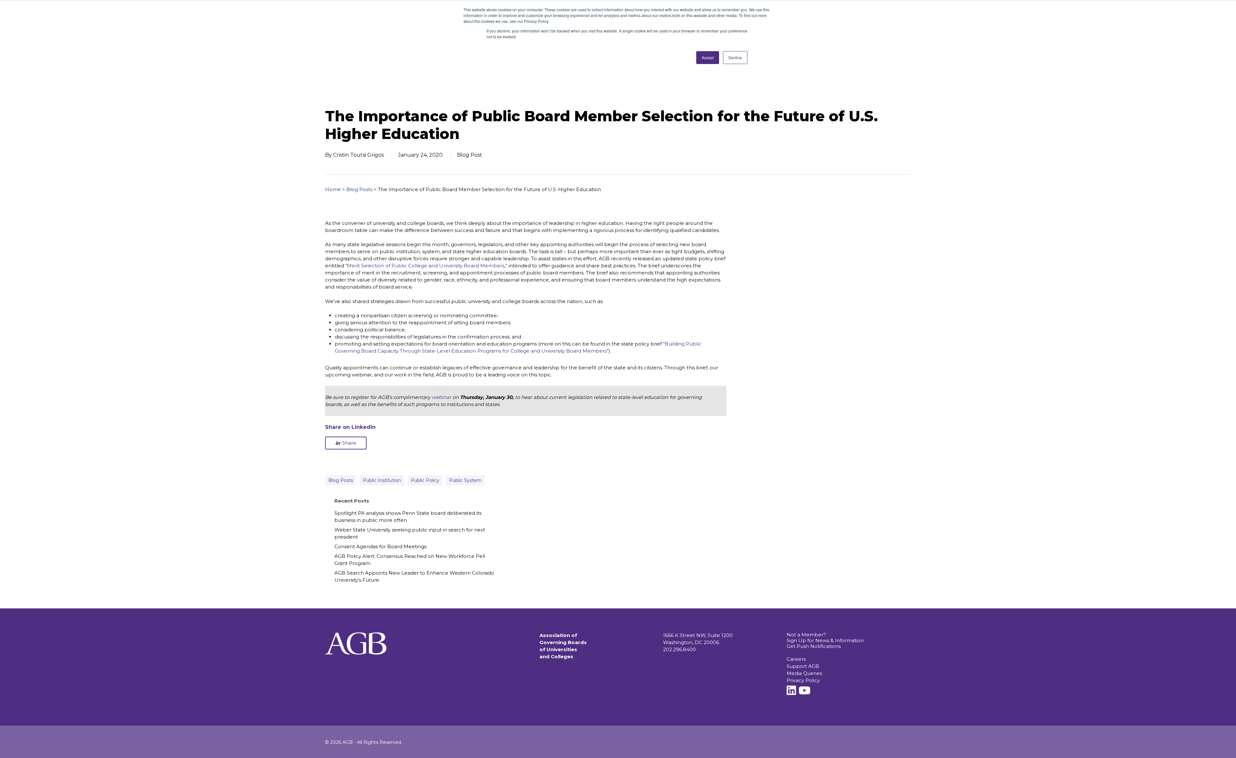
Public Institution (382, 480)
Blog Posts (359, 189)
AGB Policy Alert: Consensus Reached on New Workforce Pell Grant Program (409, 559)
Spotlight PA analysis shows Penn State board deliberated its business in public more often (408, 516)
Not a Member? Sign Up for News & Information (825, 637)
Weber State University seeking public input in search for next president (409, 533)
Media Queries (804, 673)
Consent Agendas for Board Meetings (380, 546)
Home (333, 189)
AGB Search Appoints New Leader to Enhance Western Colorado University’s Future (414, 576)
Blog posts (340, 480)
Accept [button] (708, 57)
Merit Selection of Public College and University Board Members (425, 266)
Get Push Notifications (814, 646)
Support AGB (803, 666)
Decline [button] (735, 57)
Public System (465, 480)
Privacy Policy (803, 680)
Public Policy (425, 480)
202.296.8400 (679, 649)
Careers (796, 659)
